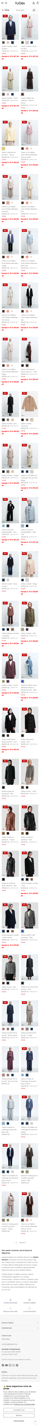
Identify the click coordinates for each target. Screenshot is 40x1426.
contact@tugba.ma (9, 1344)
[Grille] (34, 10)
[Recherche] (7, 3)
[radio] (3, 42)
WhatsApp (6, 1339)
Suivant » (22, 1242)
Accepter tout (19, 1410)
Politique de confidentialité (24, 1404)
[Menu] (2, 3)
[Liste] (37, 10)
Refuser (19, 1415)
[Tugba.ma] (20, 3)
